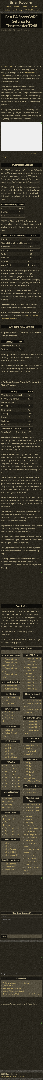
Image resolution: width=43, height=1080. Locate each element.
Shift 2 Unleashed (34, 700)
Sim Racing (17, 10)
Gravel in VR (8, 985)
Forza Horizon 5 (12, 831)
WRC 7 (29, 763)
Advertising (21, 1076)
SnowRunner (10, 864)
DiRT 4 (8, 748)
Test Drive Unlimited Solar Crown (30, 861)
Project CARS (32, 721)
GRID (7, 843)
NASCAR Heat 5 (33, 685)
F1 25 (17, 786)
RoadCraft (9, 869)
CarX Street (10, 703)
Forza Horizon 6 (12, 834)
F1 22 (17, 777)
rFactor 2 (30, 840)
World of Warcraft (32, 10)
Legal (14, 1076)
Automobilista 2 (12, 689)
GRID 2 (8, 846)
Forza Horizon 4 (12, 828)
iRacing (29, 822)
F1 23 (17, 780)
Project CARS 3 (33, 727)
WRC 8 (29, 766)
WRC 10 (30, 772)
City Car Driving (33, 807)
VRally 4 (29, 873)
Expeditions (10, 867)
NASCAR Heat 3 (33, 679)
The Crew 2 (10, 715)
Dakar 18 (9, 730)
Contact (25, 6)
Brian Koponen (21, 2)
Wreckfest (31, 789)
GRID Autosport (12, 849)
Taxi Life (30, 855)
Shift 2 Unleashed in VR (12, 988)
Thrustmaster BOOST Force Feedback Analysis (21, 994)
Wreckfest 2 (32, 792)
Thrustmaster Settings (16, 154)
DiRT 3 (8, 745)
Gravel (29, 816)
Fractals (7, 10)
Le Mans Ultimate (34, 828)
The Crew (9, 712)
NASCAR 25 (31, 689)
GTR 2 (29, 819)
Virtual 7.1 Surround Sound (13, 991)
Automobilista (11, 685)
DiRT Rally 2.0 (11, 757)
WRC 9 (29, 769)
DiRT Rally (9, 754)
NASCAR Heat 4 (33, 683)
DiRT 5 (8, 751)
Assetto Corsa (11, 659)
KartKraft (30, 825)
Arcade (34, 6)
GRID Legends (11, 855)
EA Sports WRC (7, 66)
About (16, 6)
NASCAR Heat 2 (33, 676)
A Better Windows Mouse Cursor (16, 983)
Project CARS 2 (33, 724)
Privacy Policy (5, 1076)
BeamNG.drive (33, 804)
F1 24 (17, 783)
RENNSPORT (32, 837)
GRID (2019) (10, 852)
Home (8, 6)
